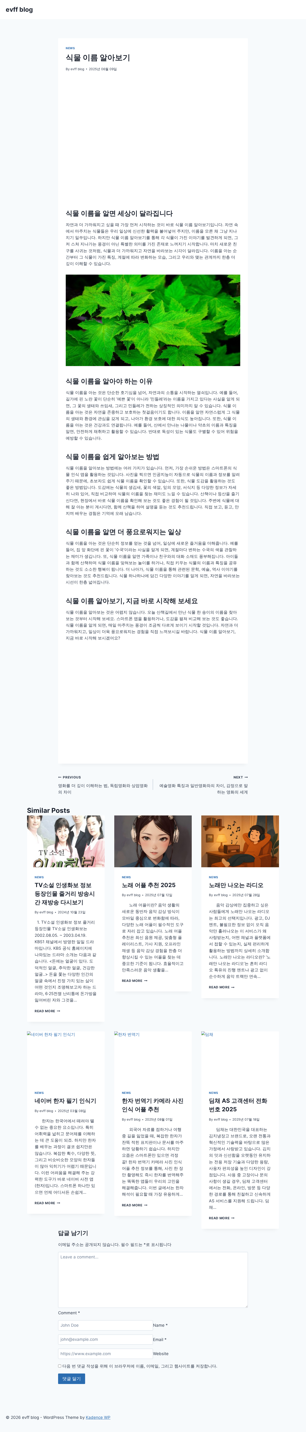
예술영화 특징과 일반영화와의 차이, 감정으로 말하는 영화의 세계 (203, 784)
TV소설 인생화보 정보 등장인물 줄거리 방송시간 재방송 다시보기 (65, 894)
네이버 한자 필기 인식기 (65, 1100)
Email (160, 1339)
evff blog (77, 69)
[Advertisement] (153, 125)
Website (161, 1353)
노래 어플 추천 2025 (148, 885)
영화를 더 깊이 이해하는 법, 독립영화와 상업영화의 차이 (103, 784)
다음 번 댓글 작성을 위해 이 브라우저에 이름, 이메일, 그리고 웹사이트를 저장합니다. (139, 1366)
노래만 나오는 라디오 (236, 885)
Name (160, 1325)
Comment (69, 1312)
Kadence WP (98, 1417)
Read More (47, 1011)
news (70, 48)
